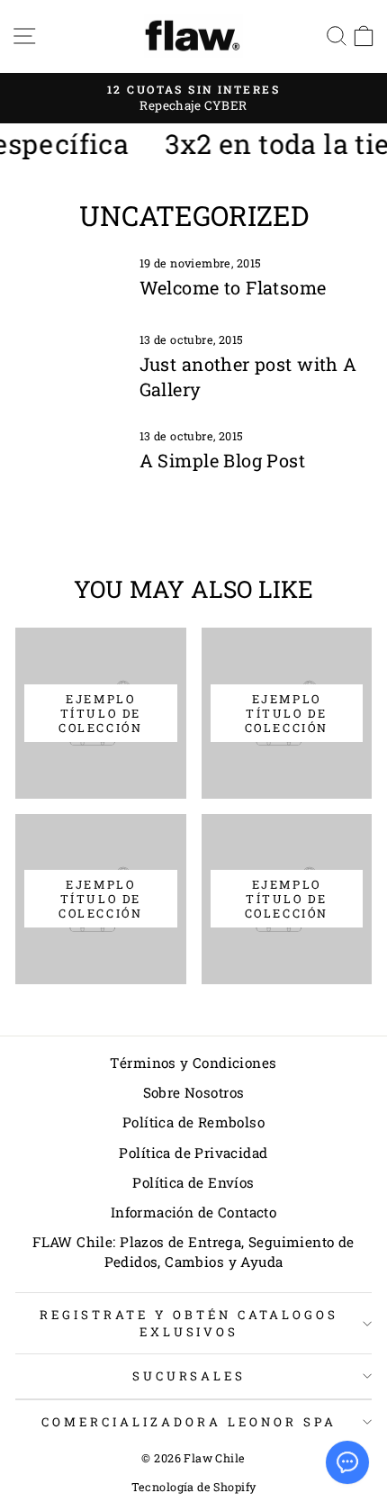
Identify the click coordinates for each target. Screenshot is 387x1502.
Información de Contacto (194, 1212)
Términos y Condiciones (193, 1063)
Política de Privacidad (193, 1153)
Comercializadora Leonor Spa (188, 1422)
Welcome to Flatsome (233, 287)
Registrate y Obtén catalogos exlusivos (189, 1323)
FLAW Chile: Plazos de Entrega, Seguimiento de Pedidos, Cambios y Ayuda (193, 1251)
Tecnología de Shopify (193, 1486)
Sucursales (189, 1376)
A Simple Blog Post (222, 460)
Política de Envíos (193, 1182)
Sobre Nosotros (194, 1092)
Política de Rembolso (193, 1122)
